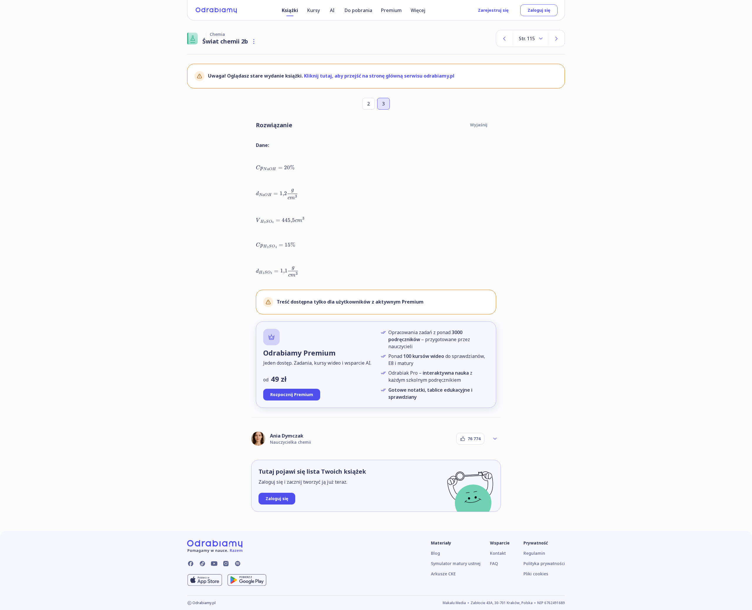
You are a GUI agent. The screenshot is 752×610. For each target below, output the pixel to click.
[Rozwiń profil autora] (495, 439)
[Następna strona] (556, 38)
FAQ (494, 563)
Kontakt (498, 553)
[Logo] (216, 10)
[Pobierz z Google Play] (247, 580)
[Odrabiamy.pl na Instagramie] (225, 563)
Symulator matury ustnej (456, 563)
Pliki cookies (535, 574)
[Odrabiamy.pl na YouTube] (214, 563)
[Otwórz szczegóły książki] (253, 41)
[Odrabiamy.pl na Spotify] (237, 563)
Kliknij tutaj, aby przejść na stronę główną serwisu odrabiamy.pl (379, 76)
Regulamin (534, 553)
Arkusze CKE (443, 574)
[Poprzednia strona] (504, 38)
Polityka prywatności (544, 563)
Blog (435, 553)
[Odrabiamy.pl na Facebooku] (190, 563)
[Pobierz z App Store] (204, 580)
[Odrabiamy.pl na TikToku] (202, 563)
